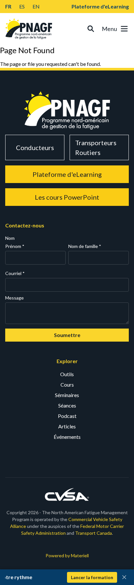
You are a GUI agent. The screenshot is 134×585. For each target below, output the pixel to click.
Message (14, 297)
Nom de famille (84, 246)
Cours (67, 384)
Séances (67, 405)
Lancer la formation (92, 577)
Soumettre (67, 335)
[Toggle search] (90, 28)
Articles (67, 426)
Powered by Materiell (67, 555)
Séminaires (67, 395)
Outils (67, 374)
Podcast (67, 416)
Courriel (15, 273)
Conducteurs (35, 147)
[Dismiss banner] (124, 577)
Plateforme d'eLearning (100, 6)
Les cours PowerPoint (67, 197)
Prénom (14, 246)
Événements (67, 437)
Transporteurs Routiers (95, 147)
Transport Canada (93, 533)
